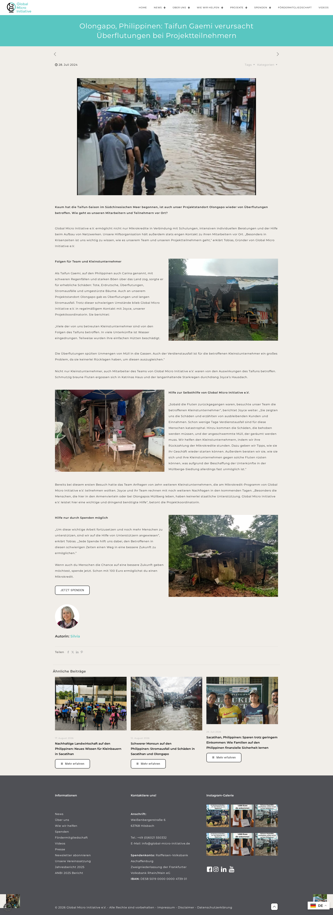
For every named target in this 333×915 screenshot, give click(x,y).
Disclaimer (186, 907)
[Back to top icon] (274, 906)
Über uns (62, 820)
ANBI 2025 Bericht (69, 873)
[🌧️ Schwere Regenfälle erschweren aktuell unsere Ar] (266, 816)
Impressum (166, 907)
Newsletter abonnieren (73, 855)
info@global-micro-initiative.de (166, 843)
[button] (7, 907)
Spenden (62, 831)
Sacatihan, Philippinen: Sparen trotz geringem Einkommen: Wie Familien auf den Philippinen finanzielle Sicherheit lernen (242, 742)
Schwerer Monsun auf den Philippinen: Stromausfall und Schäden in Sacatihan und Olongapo (163, 749)
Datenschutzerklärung (214, 907)
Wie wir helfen (66, 825)
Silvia (75, 636)
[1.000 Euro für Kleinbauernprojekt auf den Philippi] (242, 816)
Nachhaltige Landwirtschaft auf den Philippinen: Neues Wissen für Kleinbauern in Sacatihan (88, 749)
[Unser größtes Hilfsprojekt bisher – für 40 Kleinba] (217, 816)
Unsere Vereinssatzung (73, 861)
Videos (60, 843)
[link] (19, 7)
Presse (60, 849)
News (59, 814)
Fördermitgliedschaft (71, 837)
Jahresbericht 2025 (69, 867)
